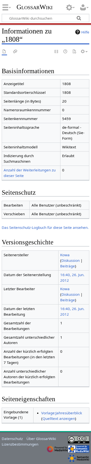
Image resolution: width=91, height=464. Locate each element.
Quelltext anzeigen (58, 418)
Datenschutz (12, 438)
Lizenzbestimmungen (20, 444)
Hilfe (85, 32)
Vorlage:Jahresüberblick (61, 412)
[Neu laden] (74, 52)
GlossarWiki (35, 7)
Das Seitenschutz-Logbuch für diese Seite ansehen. (45, 227)
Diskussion (70, 260)
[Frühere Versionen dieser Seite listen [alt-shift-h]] (65, 52)
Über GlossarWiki (41, 438)
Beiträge (67, 266)
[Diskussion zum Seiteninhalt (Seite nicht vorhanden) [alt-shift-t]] (15, 52)
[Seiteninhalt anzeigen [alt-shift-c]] (4, 52)
